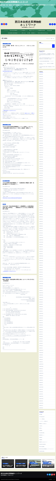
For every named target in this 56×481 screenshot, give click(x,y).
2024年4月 (41, 115)
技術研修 (4, 204)
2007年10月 (41, 387)
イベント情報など (5, 463)
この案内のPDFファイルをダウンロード (9, 110)
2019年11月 (41, 200)
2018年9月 (41, 221)
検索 (40, 42)
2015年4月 (41, 269)
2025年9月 (41, 90)
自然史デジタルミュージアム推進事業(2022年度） (37, 30)
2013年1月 (41, 311)
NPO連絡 (40, 414)
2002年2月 (41, 407)
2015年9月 (41, 262)
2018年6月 (41, 223)
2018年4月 (41, 228)
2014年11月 (41, 281)
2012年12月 (41, 313)
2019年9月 (41, 205)
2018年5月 (41, 226)
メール (54, 479)
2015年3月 (41, 272)
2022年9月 (41, 154)
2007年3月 (41, 391)
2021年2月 (41, 184)
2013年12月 (41, 292)
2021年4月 (41, 182)
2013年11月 (41, 295)
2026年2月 (41, 78)
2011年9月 (41, 334)
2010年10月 (41, 352)
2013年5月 (41, 304)
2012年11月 (41, 315)
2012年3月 (41, 327)
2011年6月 (41, 338)
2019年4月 (41, 212)
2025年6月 (41, 92)
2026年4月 (41, 76)
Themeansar (17, 479)
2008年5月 (41, 380)
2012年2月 (41, 329)
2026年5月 (41, 74)
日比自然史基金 (49, 30)
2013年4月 (41, 306)
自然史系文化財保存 (42, 444)
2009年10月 (41, 366)
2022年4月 (41, 161)
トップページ (6, 30)
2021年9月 (41, 173)
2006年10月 (41, 398)
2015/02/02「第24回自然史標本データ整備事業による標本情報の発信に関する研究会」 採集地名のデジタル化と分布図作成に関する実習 (18, 207)
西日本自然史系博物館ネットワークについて (46, 448)
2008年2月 (41, 382)
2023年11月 (41, 127)
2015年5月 (41, 267)
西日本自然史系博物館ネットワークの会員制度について (19, 30)
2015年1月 (41, 276)
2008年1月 (41, 384)
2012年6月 (41, 322)
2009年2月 (41, 368)
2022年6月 (41, 159)
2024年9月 (41, 106)
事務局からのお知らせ (42, 423)
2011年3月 (41, 343)
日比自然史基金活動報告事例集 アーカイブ (46, 61)
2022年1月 (41, 166)
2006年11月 (41, 396)
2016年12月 (41, 237)
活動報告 (40, 439)
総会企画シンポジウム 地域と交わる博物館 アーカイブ (48, 466)
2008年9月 (41, 375)
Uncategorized (41, 416)
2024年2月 (41, 120)
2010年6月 (41, 357)
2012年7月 (41, 320)
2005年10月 (41, 403)
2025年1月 (41, 97)
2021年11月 (41, 168)
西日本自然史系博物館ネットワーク (11, 473)
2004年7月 (41, 405)
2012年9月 (41, 318)
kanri (3, 49)
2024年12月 (41, 99)
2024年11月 (41, 101)
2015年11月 (41, 258)
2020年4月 (41, 193)
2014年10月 (41, 283)
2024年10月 (41, 104)
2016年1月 (41, 253)
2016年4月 (41, 249)
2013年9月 (41, 299)
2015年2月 (41, 274)
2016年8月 (41, 244)
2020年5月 (41, 191)
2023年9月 (41, 131)
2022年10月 (41, 152)
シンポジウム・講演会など (6, 43)
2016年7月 (41, 246)
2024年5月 (41, 113)
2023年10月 (41, 129)
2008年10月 (41, 373)
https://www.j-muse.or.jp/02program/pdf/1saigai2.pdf (12, 197)
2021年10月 (41, 170)
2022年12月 (41, 147)
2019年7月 (41, 207)
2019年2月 (41, 216)
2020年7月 (41, 189)
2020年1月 (41, 198)
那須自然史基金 (41, 451)
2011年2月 (41, 345)
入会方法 (40, 425)
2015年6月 (41, 265)
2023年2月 (41, 143)
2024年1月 (41, 122)
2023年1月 (41, 145)
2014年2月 (41, 288)
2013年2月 (41, 308)
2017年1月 (41, 235)
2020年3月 (41, 196)
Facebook (50, 479)
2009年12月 (41, 364)
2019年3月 (41, 214)
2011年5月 (41, 341)
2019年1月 (41, 219)
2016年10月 (41, 242)
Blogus (13, 479)
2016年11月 (41, 239)
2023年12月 (41, 124)
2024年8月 (41, 108)
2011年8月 (41, 336)
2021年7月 (41, 177)
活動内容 (40, 437)
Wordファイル (27, 113)
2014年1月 (41, 290)
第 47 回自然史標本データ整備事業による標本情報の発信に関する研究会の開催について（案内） (46, 54)
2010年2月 (41, 359)
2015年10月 (41, 260)
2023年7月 (41, 136)
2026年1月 (41, 81)
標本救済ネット (41, 435)
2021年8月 (41, 175)
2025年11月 (41, 85)
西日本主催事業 (41, 446)
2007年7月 (41, 389)
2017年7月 (41, 230)
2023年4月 (41, 138)
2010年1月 (41, 361)
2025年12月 (41, 83)
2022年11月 (41, 150)
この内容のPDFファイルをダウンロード (9, 271)
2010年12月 (41, 350)
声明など (40, 428)
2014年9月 (41, 285)
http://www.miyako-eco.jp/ (7, 71)
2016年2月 (41, 251)
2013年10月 (41, 297)
